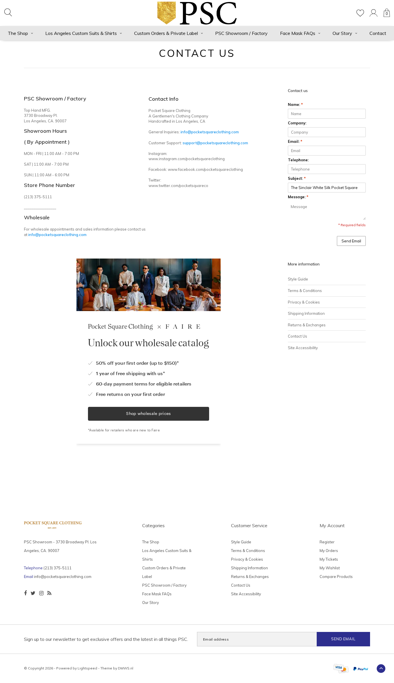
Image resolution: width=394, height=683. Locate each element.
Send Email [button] (351, 241)
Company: (297, 123)
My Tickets (329, 559)
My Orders (329, 550)
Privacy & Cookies (304, 302)
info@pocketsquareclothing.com (62, 576)
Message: (298, 196)
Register (327, 542)
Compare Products (336, 576)
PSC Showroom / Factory (241, 33)
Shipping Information (306, 313)
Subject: (297, 178)
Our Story (342, 33)
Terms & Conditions (305, 290)
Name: (295, 104)
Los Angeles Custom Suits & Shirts (81, 33)
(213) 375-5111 (58, 568)
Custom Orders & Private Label (166, 33)
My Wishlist (330, 568)
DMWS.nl (125, 668)
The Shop (18, 33)
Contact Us (297, 336)
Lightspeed (87, 668)
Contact (377, 33)
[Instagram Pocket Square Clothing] (41, 593)
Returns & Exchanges (307, 325)
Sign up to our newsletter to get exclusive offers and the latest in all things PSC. (106, 639)
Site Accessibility (303, 347)
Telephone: (298, 160)
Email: (295, 141)
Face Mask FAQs (297, 33)
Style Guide (298, 279)
